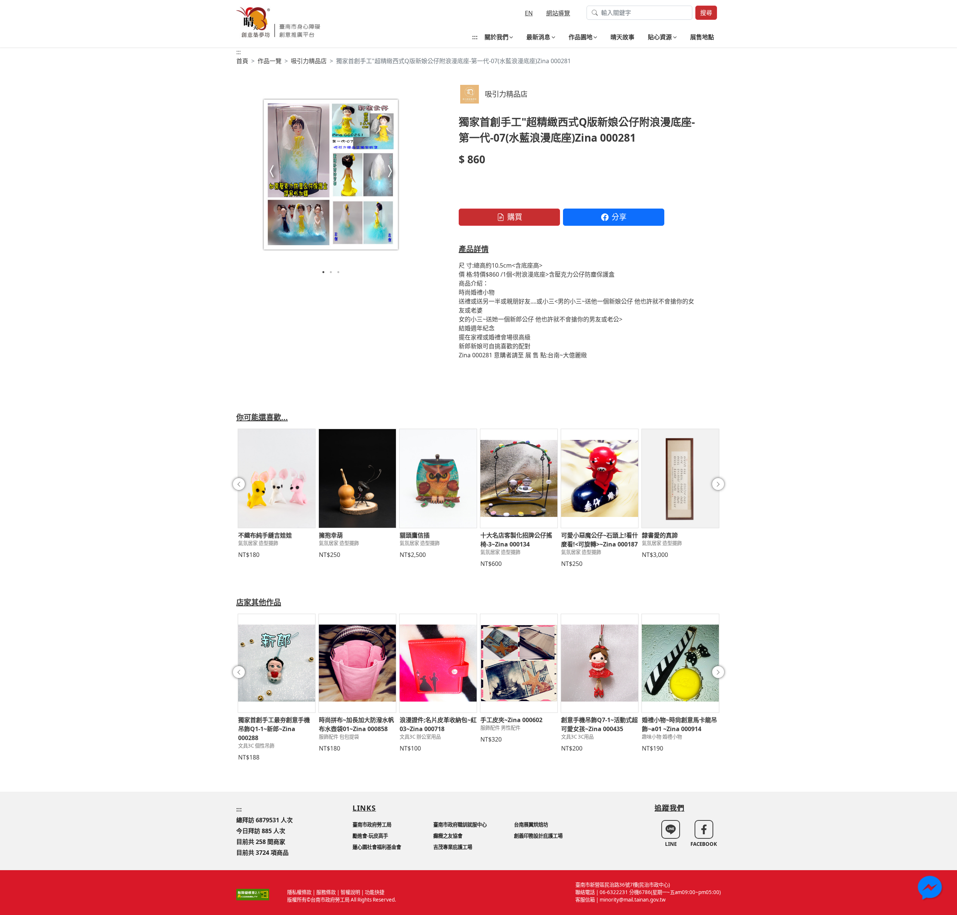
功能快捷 (374, 892)
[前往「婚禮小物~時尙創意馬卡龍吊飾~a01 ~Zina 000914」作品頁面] (680, 663)
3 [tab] (338, 272)
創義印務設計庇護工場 (538, 835)
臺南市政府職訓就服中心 (460, 824)
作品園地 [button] (581, 37)
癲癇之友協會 (447, 835)
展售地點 (702, 37)
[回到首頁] (278, 21)
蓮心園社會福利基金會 (377, 847)
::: (475, 37)
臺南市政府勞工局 (372, 824)
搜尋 (706, 13)
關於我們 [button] (496, 37)
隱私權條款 (299, 892)
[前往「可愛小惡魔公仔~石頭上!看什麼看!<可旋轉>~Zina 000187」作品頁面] (599, 478)
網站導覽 (558, 13)
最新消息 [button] (538, 37)
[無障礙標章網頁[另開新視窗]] (252, 894)
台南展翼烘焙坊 (531, 824)
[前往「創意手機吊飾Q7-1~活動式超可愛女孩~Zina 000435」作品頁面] (599, 663)
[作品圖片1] (331, 174)
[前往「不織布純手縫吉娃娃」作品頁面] (276, 478)
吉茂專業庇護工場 (452, 847)
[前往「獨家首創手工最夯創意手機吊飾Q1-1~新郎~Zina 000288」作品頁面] (276, 663)
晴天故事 (622, 37)
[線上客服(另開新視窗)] (931, 889)
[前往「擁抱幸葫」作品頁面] (357, 478)
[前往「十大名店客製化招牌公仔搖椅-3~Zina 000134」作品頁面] (518, 478)
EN (529, 13)
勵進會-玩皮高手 (370, 835)
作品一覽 (269, 61)
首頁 (242, 61)
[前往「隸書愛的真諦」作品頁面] (680, 478)
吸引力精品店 (309, 61)
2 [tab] (331, 272)
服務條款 (326, 892)
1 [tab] (323, 272)
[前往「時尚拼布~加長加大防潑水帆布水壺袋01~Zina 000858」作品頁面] (357, 663)
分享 (619, 217)
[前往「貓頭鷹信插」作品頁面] (438, 478)
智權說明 (350, 892)
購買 (514, 217)
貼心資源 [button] (660, 37)
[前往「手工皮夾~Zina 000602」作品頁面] (518, 663)
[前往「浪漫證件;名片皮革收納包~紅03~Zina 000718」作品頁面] (438, 663)
